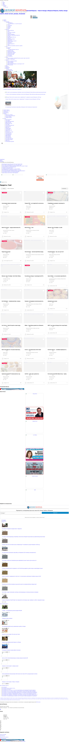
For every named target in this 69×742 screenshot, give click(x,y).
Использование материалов (10, 115)
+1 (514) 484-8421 (28, 231)
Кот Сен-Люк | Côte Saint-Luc (53, 278)
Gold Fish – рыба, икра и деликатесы (32, 373)
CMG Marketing (2, 735)
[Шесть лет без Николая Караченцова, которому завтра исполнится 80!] (5, 656)
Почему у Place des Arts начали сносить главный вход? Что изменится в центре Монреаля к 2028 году (22, 99)
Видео (6, 65)
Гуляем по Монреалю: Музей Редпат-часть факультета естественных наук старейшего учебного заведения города (23, 600)
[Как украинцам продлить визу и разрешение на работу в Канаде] (5, 624)
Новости (4, 20)
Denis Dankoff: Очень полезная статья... (8, 688)
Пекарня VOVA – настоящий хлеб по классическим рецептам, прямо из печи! (40, 203)
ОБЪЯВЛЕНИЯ (2, 159)
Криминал (9, 38)
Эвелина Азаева (8, 128)
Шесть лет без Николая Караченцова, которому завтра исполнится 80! (15, 658)
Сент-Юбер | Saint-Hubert (6, 278)
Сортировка (64, 188)
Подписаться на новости (4, 737)
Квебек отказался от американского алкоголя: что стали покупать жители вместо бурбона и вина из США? (21, 576)
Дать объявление (3, 738)
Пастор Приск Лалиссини (9, 125)
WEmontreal (38, 702)
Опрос (8, 31)
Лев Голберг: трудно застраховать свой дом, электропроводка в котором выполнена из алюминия (20, 592)
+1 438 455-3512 (5, 305)
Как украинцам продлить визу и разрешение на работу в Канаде (14, 626)
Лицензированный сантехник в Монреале (9, 166)
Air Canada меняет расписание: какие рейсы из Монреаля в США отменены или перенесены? (21, 107)
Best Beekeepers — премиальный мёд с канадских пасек (13, 301)
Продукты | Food (6, 212)
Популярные (4, 521)
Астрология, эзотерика (11, 32)
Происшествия (9, 41)
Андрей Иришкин (8, 134)
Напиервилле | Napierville (52, 352)
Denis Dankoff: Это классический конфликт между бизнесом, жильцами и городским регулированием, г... (20, 692)
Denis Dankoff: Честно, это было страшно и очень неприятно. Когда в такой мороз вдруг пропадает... (19, 691)
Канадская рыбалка (10, 51)
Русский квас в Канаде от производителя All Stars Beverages (37, 276)
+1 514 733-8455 (5, 329)
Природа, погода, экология (11, 40)
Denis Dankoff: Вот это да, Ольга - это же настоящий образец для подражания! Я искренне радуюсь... (19, 690)
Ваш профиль (4, 5)
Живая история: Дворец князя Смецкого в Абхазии (11, 642)
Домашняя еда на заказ (52, 301)
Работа (8, 24)
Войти (5, 6)
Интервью (7, 66)
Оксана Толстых (8, 132)
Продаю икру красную (6, 251)
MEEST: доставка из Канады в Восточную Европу (57, 325)
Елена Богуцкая (8, 126)
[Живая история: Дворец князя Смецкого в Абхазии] (5, 640)
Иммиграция (7, 67)
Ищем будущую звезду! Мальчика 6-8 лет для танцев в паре (12, 164)
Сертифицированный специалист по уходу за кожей (11, 168)
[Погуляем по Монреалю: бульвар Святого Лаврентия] (20, 87)
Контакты (4, 4)
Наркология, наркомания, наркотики (13, 35)
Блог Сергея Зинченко (9, 138)
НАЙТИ (1, 160)
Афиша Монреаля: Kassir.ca (14, 49)
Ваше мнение (9, 69)
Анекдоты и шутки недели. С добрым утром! (10, 666)
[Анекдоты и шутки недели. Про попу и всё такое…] (5, 632)
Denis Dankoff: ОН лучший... (6, 689)
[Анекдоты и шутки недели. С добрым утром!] (5, 663)
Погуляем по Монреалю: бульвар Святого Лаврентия (12, 89)
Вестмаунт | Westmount (29, 230)
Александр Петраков (8, 139)
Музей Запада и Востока (11, 37)
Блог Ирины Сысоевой (9, 131)
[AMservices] (29, 177)
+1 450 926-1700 (5, 280)
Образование (9, 39)
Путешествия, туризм (11, 53)
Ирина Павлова (8, 135)
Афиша (8, 48)
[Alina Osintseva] (40, 177)
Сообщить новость (8, 117)
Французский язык (10, 30)
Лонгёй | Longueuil (11, 230)
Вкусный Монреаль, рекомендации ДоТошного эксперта (11, 169)
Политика (7, 68)
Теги (3, 522)
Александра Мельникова (9, 121)
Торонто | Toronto (28, 278)
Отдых (6, 46)
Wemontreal (8, 741)
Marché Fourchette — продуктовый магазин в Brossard (12, 227)
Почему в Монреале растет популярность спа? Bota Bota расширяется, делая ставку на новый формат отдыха (22, 568)
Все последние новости (4, 603)
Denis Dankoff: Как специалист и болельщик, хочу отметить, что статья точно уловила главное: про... (19, 693)
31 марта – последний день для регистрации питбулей (12, 610)
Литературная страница (11, 52)
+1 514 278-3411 (28, 207)
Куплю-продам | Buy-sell (7, 260)
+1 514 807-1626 (28, 329)
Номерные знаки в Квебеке (7, 618)
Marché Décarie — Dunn (29, 227)
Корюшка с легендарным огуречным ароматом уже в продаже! (37, 301)
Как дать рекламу (8, 116)
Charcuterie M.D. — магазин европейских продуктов (35, 251)
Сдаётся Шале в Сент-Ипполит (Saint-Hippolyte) (10, 172)
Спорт (8, 44)
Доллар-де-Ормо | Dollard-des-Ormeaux (31, 254)
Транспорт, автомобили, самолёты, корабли (14, 45)
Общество (7, 29)
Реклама (8, 26)
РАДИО (3, 3)
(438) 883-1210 (51, 207)
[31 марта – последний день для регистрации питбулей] (5, 608)
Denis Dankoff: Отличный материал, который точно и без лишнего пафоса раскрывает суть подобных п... (19, 695)
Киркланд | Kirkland (29, 352)
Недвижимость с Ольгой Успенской (15, 23)
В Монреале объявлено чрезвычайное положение (11, 650)
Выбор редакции (10, 64)
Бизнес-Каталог (6, 112)
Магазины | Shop (29, 212)
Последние (4, 520)
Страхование (9, 25)
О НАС (3, 1)
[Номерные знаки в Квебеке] (5, 616)
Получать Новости (6, 110)
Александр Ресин (8, 137)
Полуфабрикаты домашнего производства (56, 203)
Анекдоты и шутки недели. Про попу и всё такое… (11, 634)
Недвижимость (10, 22)
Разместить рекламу (9, 114)
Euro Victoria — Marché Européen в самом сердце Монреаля (13, 325)
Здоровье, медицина (10, 34)
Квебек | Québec (51, 254)
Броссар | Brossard (6, 230)
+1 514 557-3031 (51, 378)
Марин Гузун (7, 140)
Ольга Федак (7, 120)
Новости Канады (10, 61)
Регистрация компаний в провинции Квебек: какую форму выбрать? (13, 170)
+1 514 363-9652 (51, 231)
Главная (4, 19)
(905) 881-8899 (28, 280)
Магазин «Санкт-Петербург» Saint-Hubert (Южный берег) (13, 276)
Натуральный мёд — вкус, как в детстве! (56, 251)
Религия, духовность (10, 43)
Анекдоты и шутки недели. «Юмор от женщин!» (10, 681)
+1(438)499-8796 (5, 378)
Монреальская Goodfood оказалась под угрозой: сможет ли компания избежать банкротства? (19, 584)
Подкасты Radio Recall (9, 70)
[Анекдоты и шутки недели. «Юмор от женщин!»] (5, 679)
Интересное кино (10, 50)
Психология (9, 42)
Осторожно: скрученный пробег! (7, 167)
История (8, 36)
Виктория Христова (8, 123)
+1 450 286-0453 (5, 231)
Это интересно (9, 56)
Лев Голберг (7, 124)
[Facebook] (1, 709)
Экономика (7, 21)
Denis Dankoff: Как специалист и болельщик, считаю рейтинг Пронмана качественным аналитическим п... (20, 694)
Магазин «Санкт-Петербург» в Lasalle (55, 227)
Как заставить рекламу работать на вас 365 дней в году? (12, 165)
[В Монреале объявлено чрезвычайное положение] (5, 648)
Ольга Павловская (8, 133)
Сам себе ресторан (10, 54)
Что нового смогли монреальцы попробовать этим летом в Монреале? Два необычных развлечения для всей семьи (25, 94)
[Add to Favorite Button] (20, 193)
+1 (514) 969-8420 (28, 305)
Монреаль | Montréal (6, 206)
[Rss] (0, 709)
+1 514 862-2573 (28, 378)
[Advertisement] (34, 151)
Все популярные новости (4, 685)
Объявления (5, 111)
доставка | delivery (52, 285)
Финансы (9, 27)
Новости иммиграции (11, 59)
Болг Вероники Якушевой (9, 141)
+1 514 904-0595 (51, 281)
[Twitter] (2, 709)
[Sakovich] (17, 177)
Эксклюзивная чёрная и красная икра (9, 203)
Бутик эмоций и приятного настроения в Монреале (10, 171)
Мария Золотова (8, 122)
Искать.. (4, 188)
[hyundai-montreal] (62, 177)
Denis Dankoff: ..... (5, 687)
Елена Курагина (8, 136)
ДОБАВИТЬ (2, 161)
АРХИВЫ (4, 2)
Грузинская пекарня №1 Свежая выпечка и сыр (11, 373)
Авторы (4, 118)
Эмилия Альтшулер (8, 130)
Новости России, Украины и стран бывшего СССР (15, 63)
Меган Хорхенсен (8, 119)
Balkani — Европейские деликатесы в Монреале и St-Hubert (36, 325)
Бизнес (8, 28)
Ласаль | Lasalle (28, 206)
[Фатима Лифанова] (6, 177)
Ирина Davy (7, 127)
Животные (9, 33)
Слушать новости (6, 109)
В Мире (6, 57)
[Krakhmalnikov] (51, 177)
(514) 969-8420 (5, 207)
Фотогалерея (9, 55)
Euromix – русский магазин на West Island (33, 349)
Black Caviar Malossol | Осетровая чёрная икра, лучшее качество (14, 349)
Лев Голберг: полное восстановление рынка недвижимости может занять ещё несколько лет (19, 560)
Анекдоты (9, 47)
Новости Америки (10, 62)
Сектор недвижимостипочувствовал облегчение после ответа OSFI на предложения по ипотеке (19, 673)
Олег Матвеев (7, 129)
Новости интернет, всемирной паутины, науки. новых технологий (18, 58)
